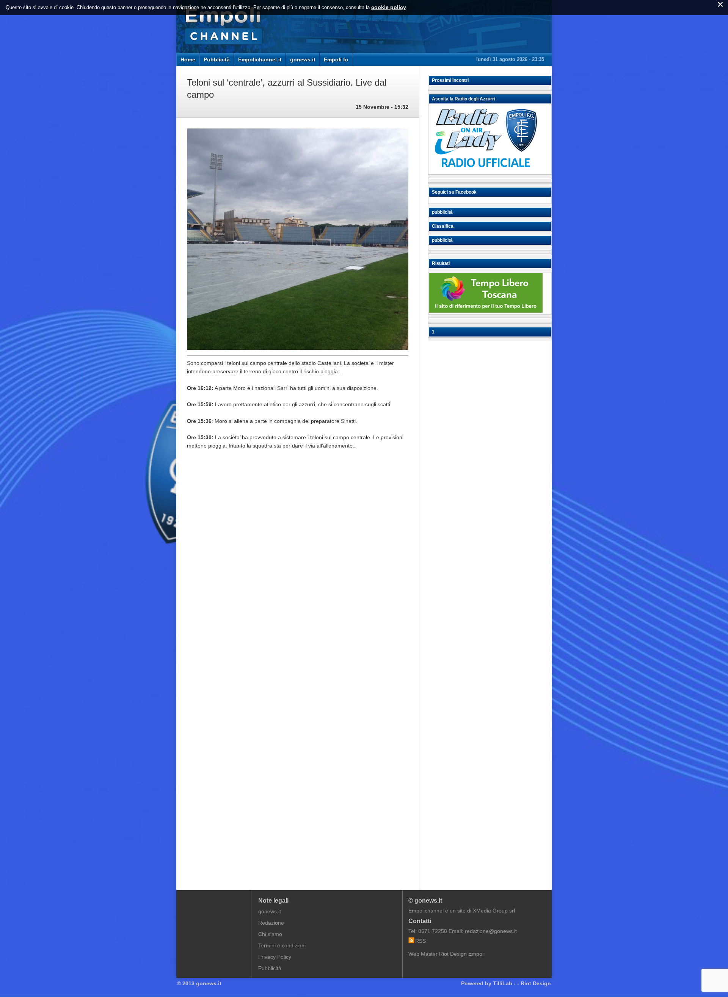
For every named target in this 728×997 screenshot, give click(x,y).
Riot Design (536, 983)
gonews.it (302, 59)
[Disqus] (297, 570)
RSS (420, 941)
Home (187, 59)
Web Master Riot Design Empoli (446, 954)
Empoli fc (336, 59)
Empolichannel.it (260, 59)
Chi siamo (270, 934)
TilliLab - (504, 983)
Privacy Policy (274, 957)
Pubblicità (217, 59)
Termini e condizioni (282, 945)
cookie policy (388, 7)
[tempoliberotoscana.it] (486, 311)
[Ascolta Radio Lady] (486, 171)
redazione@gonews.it (491, 931)
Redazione (271, 923)
